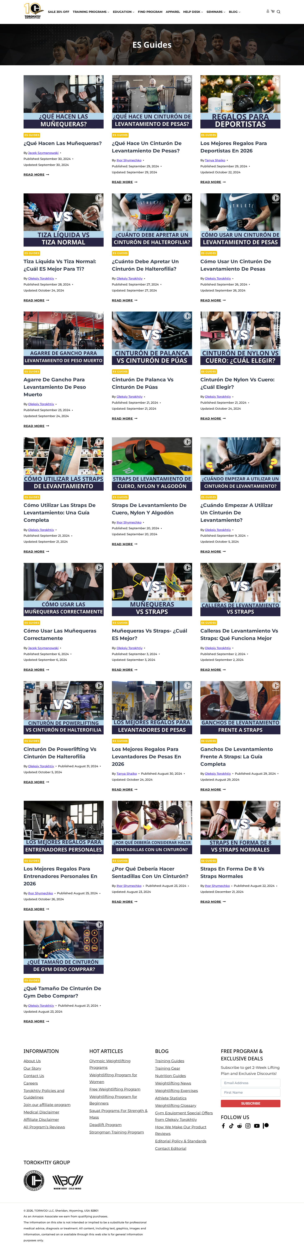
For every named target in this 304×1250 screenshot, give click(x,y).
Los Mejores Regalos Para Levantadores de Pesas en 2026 (146, 756)
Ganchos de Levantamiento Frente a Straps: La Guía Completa (236, 756)
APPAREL (173, 12)
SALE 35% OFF (58, 12)
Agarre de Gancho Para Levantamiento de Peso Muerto (55, 387)
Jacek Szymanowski (43, 153)
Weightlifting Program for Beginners (113, 1099)
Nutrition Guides (170, 1075)
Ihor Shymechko (129, 160)
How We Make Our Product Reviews (180, 1130)
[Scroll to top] (294, 1234)
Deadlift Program (105, 1125)
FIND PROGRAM (150, 12)
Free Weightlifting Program (114, 1089)
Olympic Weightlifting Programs (109, 1064)
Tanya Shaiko (215, 160)
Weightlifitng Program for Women (113, 1078)
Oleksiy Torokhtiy (41, 278)
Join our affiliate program (47, 1105)
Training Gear (167, 1068)
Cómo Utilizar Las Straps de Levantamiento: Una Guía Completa (60, 512)
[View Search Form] (278, 12)
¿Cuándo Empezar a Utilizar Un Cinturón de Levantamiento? (236, 512)
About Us (32, 1061)
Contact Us (34, 1075)
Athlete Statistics (171, 1098)
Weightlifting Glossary (175, 1105)
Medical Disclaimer (41, 1112)
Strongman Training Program (116, 1132)
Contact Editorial (170, 1148)
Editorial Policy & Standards (180, 1141)
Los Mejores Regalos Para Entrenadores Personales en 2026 (60, 876)
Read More (36, 174)
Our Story (32, 1068)
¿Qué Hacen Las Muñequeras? (63, 143)
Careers (31, 1083)
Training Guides (169, 1061)
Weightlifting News (173, 1083)
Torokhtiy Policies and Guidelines (44, 1093)
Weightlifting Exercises (176, 1090)
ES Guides (31, 135)
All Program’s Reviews (44, 1127)
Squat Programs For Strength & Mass (118, 1114)
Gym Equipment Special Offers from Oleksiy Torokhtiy (184, 1116)
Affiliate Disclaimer (41, 1119)
